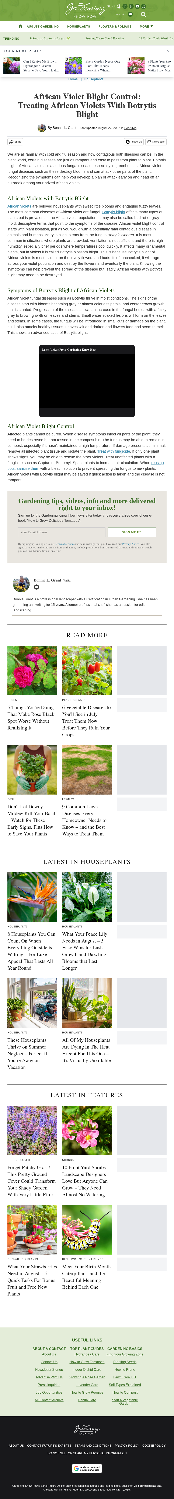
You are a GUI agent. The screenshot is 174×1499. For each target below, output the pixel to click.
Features (130, 128)
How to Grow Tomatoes (86, 1362)
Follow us (136, 141)
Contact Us (49, 1362)
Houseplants (78, 26)
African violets (19, 206)
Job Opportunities (49, 1392)
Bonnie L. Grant (64, 128)
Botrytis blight (113, 212)
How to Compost (125, 1392)
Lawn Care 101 (124, 1377)
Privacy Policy (127, 1445)
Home (73, 79)
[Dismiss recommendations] (168, 51)
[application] (87, 381)
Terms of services (65, 543)
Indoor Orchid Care (87, 1369)
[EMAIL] (37, 587)
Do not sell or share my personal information (87, 1453)
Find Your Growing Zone (125, 1354)
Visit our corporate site (147, 1485)
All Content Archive (49, 1400)
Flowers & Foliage (115, 26)
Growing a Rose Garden (87, 1377)
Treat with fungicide (113, 451)
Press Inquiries (49, 1385)
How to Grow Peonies (86, 1392)
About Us (49, 1354)
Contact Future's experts (49, 1445)
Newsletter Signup (49, 1369)
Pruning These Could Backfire (105, 38)
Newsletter (158, 141)
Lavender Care (87, 1385)
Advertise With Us (49, 1377)
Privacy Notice (130, 543)
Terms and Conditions (93, 1445)
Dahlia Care (87, 1400)
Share (17, 141)
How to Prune (125, 1369)
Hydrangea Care (87, 1354)
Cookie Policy (154, 1445)
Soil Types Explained (125, 1385)
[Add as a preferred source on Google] (87, 1468)
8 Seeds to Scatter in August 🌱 (50, 38)
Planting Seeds (124, 1362)
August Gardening (43, 26)
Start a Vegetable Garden (125, 1401)
